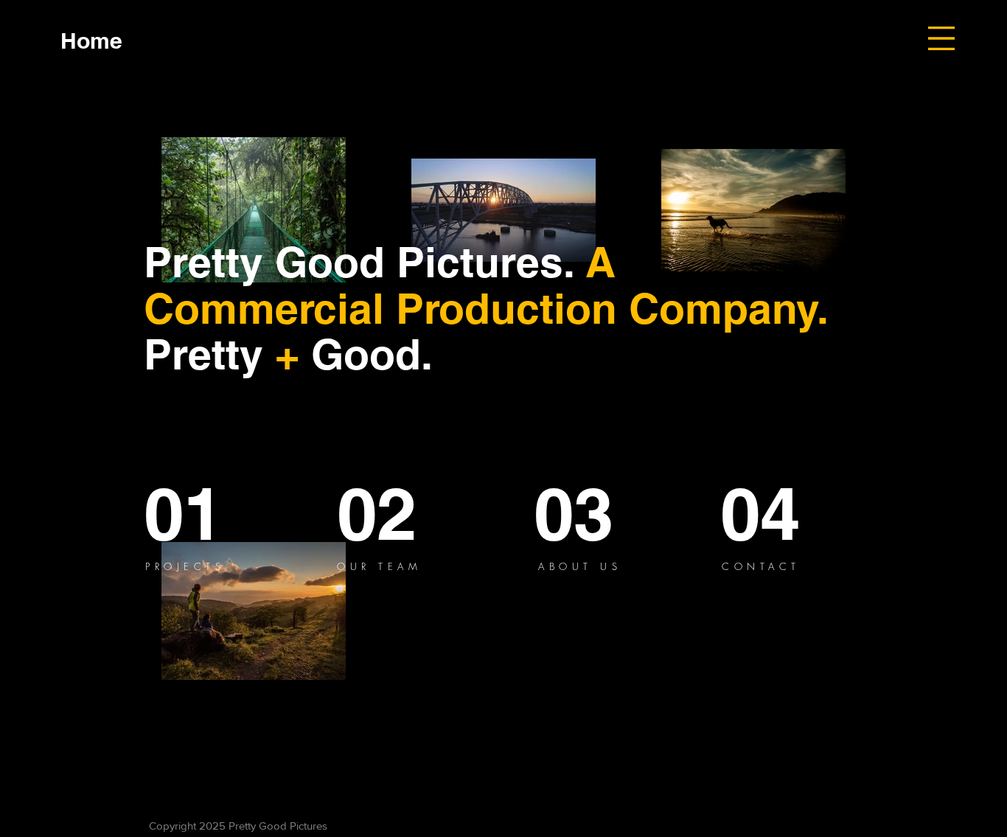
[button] (941, 38)
